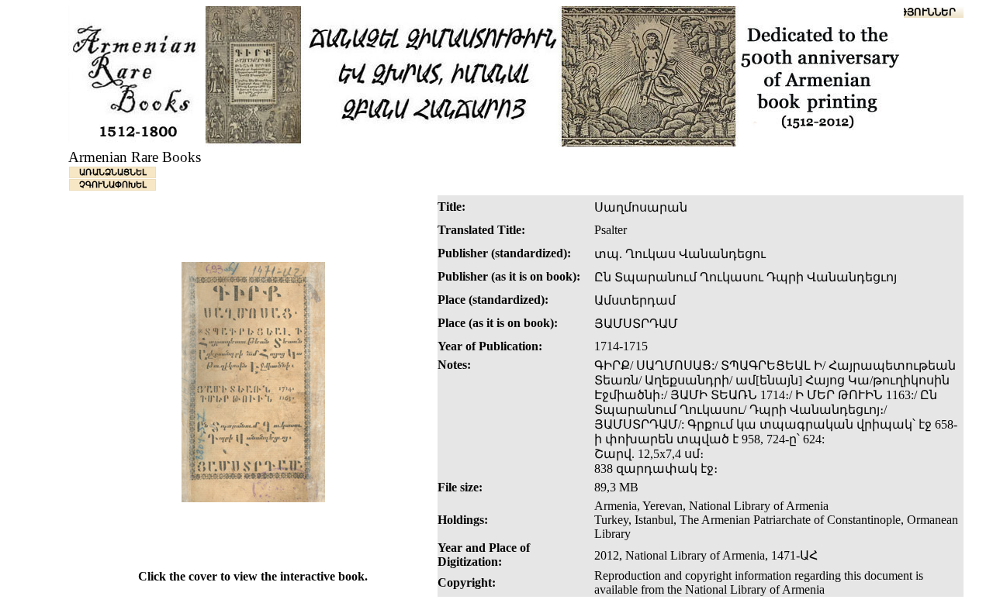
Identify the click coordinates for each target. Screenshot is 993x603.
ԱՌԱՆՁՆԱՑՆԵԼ (113, 172)
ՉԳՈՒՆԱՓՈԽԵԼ (113, 184)
